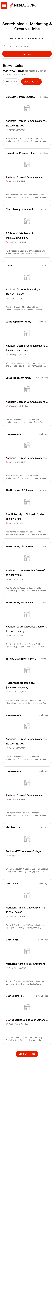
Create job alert (31, 81)
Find (29, 54)
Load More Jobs (27, 1053)
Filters (14, 81)
